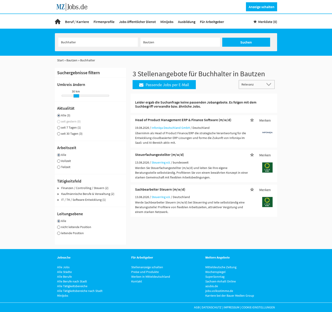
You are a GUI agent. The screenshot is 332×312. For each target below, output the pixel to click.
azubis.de (211, 286)
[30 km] (76, 96)
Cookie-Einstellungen (258, 307)
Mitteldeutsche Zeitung (220, 267)
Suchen (246, 42)
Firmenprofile (104, 21)
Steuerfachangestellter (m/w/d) (159, 154)
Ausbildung (186, 21)
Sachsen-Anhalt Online (220, 281)
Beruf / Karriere (77, 21)
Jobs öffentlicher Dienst (137, 21)
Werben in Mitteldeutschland (150, 277)
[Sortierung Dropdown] (269, 84)
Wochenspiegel (215, 272)
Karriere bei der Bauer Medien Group (229, 296)
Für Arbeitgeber (212, 21)
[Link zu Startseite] (73, 6)
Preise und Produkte (145, 272)
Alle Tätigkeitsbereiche (72, 286)
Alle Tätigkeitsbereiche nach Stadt (80, 291)
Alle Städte (64, 272)
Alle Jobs (63, 267)
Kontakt (136, 281)
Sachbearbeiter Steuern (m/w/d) (160, 189)
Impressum (231, 307)
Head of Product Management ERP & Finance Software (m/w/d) (183, 120)
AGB (197, 307)
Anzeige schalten (261, 7)
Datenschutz (212, 307)
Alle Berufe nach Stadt (72, 281)
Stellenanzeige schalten (147, 267)
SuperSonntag (214, 277)
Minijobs (166, 21)
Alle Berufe (64, 277)
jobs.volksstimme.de (219, 291)
